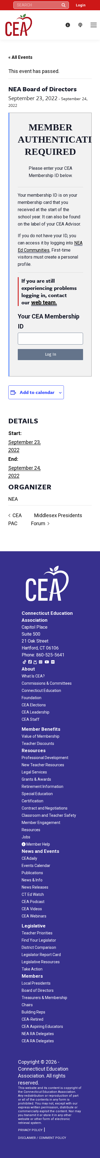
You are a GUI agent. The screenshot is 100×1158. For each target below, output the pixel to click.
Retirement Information (42, 786)
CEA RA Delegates (38, 1041)
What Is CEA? (33, 676)
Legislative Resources (41, 962)
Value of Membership (40, 736)
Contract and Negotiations (45, 808)
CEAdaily (29, 858)
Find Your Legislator (39, 940)
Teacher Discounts (38, 743)
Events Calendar (36, 865)
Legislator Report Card (41, 954)
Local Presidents (36, 983)
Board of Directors (38, 990)
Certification (32, 801)
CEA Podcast (33, 901)
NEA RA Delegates (38, 1033)
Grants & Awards (36, 779)
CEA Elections (34, 705)
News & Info (32, 880)
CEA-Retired (32, 1019)
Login (81, 5)
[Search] (64, 5)
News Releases (35, 887)
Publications (32, 873)
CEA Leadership (35, 712)
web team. (44, 302)
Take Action (32, 969)
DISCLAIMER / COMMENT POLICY (42, 1138)
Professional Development (45, 757)
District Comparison (39, 947)
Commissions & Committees (47, 683)
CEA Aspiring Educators (42, 1026)
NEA (13, 499)
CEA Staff (30, 719)
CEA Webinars (34, 916)
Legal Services (34, 772)
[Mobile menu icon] (93, 25)
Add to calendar (37, 392)
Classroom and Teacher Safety (49, 815)
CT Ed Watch (33, 894)
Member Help (38, 844)
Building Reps (33, 1012)
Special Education (37, 794)
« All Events (20, 57)
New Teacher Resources (43, 765)
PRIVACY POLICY (30, 1130)
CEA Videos (32, 909)
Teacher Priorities (37, 933)
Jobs (26, 837)
